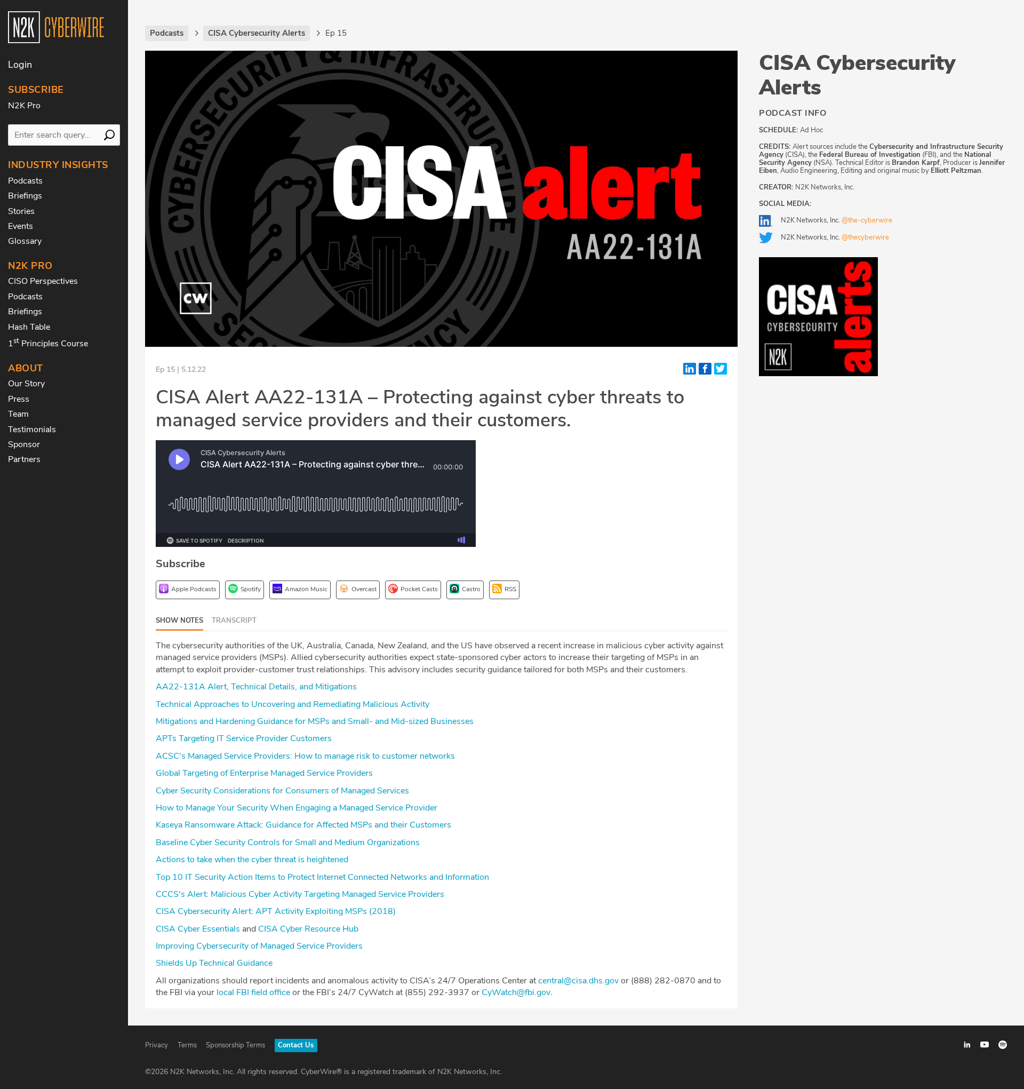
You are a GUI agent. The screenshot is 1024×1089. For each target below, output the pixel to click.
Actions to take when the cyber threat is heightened (252, 859)
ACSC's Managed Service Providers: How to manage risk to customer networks (306, 756)
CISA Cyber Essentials (198, 929)
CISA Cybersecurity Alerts (857, 75)
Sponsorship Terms (235, 1045)
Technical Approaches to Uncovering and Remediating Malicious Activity (292, 704)
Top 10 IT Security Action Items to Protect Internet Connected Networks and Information (322, 877)
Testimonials (32, 429)
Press (18, 399)
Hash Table (29, 327)
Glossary (25, 241)
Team (18, 414)
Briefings (25, 196)
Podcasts (25, 181)
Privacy (156, 1045)
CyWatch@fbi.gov (516, 992)
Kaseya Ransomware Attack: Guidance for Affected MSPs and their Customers (303, 825)
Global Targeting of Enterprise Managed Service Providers (264, 773)
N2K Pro (24, 106)
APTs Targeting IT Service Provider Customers (244, 738)
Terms (187, 1045)
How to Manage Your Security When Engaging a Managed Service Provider (296, 808)
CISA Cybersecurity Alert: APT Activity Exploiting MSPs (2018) (276, 911)
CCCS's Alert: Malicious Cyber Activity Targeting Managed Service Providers (301, 894)
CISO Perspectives (43, 281)
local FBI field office (253, 992)
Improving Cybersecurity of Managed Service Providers (260, 946)
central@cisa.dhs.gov (578, 981)
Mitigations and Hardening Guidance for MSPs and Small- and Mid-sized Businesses (315, 721)
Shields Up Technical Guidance (214, 963)
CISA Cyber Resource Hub (309, 929)
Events (20, 226)
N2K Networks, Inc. (836, 220)
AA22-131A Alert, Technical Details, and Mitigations (256, 687)
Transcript (234, 620)
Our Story (26, 384)
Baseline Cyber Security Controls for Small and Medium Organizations (288, 842)
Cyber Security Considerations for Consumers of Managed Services (283, 791)
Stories (21, 211)
